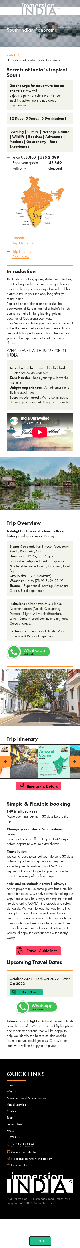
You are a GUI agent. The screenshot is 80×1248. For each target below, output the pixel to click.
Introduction (21, 237)
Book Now (20, 256)
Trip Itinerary (22, 251)
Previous (5, 761)
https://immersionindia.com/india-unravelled (34, 60)
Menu (40, 1241)
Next (74, 761)
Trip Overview (23, 242)
